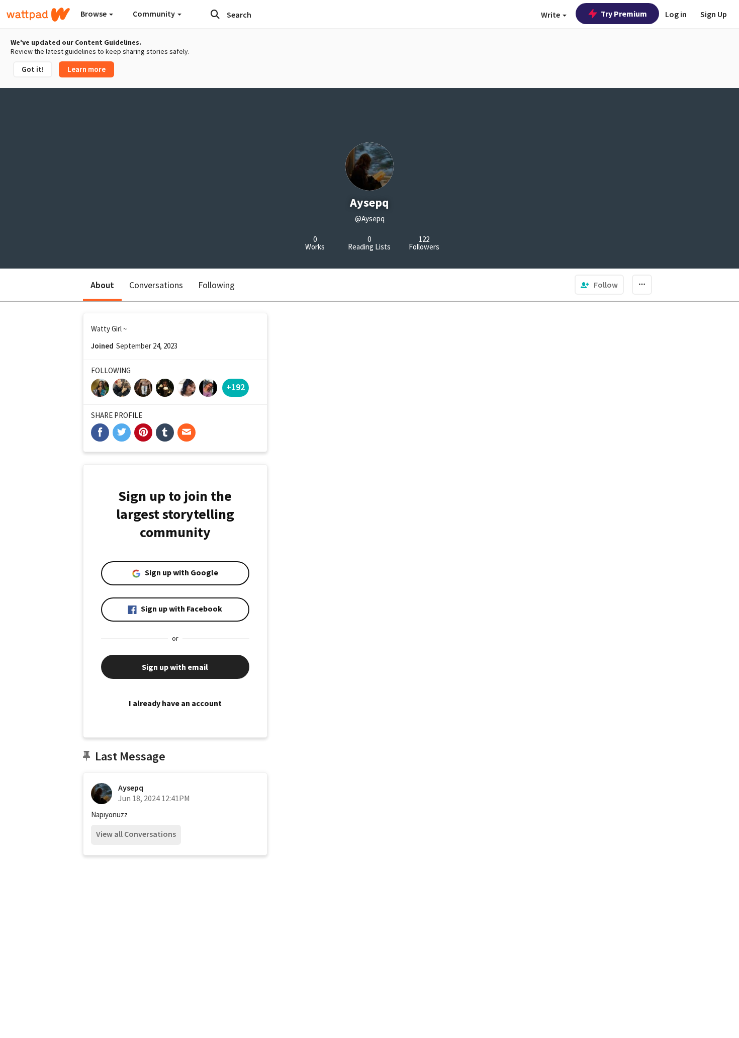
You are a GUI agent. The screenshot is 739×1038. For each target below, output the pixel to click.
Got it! (33, 69)
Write (551, 15)
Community (154, 14)
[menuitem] (599, 285)
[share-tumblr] (165, 432)
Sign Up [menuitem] (713, 14)
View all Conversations (136, 834)
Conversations (156, 285)
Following (216, 285)
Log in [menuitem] (676, 14)
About (102, 285)
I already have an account (175, 703)
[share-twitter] (122, 432)
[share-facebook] (100, 432)
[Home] (38, 14)
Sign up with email (175, 667)
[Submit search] (215, 14)
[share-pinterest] (143, 432)
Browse (94, 14)
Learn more (86, 69)
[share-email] (186, 432)
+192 (235, 387)
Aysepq (130, 787)
